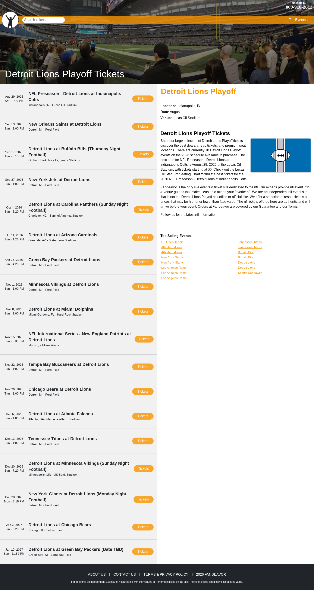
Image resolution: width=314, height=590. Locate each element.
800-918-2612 (299, 7)
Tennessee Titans (250, 242)
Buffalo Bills (246, 252)
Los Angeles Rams (173, 267)
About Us (97, 574)
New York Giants (172, 257)
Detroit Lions (246, 262)
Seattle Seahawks (250, 272)
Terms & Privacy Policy (166, 574)
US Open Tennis (172, 242)
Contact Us (124, 574)
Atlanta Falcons (171, 247)
